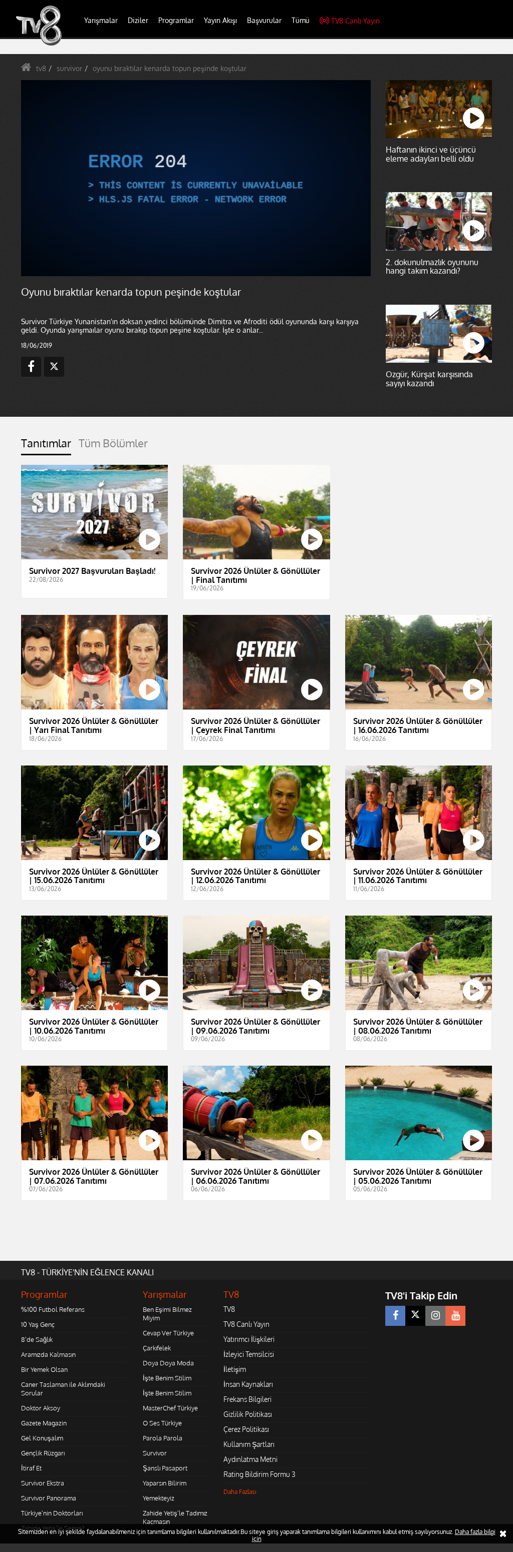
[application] (256, 776)
